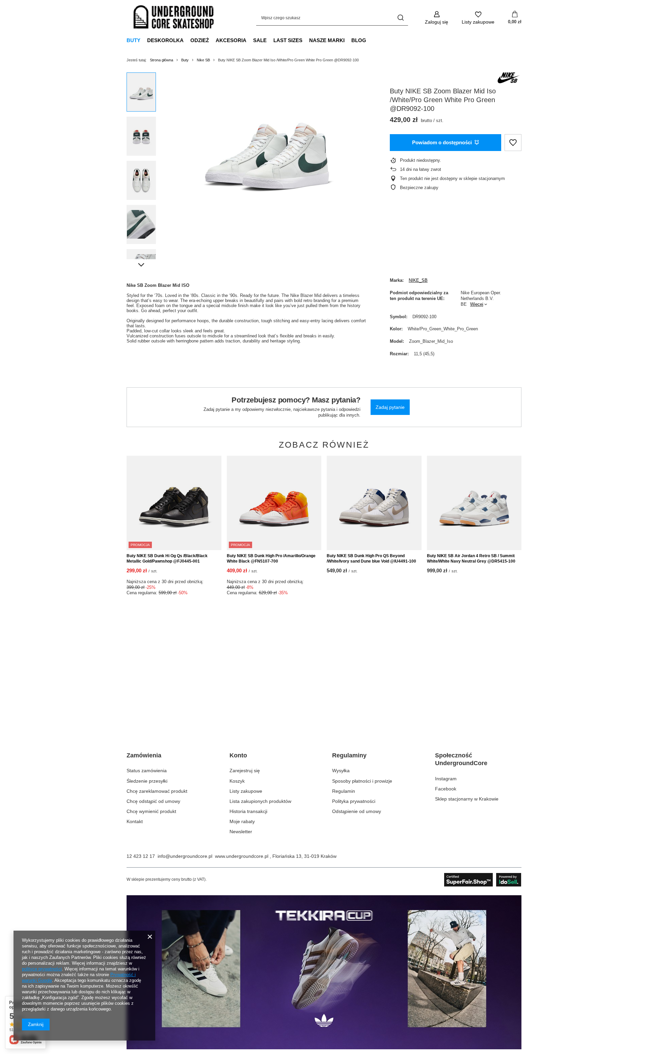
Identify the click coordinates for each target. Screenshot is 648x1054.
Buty (133, 40)
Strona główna (161, 60)
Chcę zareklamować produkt (157, 791)
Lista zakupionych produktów (260, 801)
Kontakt (135, 821)
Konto (238, 755)
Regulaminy (349, 755)
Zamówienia (144, 755)
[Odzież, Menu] (212, 40)
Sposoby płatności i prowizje (362, 781)
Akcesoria (231, 40)
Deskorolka (165, 40)
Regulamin (343, 791)
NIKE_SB (418, 280)
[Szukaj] (400, 17)
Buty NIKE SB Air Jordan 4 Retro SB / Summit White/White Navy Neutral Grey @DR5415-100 (471, 558)
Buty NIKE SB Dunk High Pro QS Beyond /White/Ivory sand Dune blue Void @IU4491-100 (371, 558)
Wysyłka (341, 770)
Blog (358, 40)
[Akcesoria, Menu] (249, 40)
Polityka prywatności (353, 801)
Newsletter (241, 831)
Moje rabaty (242, 821)
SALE (260, 40)
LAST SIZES (287, 40)
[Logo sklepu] (174, 18)
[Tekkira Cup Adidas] (324, 1047)
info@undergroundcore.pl (185, 856)
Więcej (476, 304)
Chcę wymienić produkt (151, 811)
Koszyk (237, 781)
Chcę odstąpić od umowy (153, 801)
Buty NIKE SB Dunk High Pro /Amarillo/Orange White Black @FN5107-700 (271, 558)
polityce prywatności (42, 968)
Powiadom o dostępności (442, 142)
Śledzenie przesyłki (147, 781)
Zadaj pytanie (390, 407)
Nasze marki (327, 40)
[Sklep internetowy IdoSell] (482, 879)
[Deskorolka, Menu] (187, 40)
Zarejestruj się (245, 770)
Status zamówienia (147, 770)
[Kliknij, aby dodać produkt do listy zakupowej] (513, 142)
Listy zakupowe (246, 791)
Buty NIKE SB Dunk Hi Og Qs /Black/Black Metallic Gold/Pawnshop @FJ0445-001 (167, 558)
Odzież (199, 40)
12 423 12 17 (141, 856)
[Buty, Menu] (143, 40)
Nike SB (203, 60)
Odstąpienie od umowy (356, 811)
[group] (267, 148)
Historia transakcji (248, 811)
